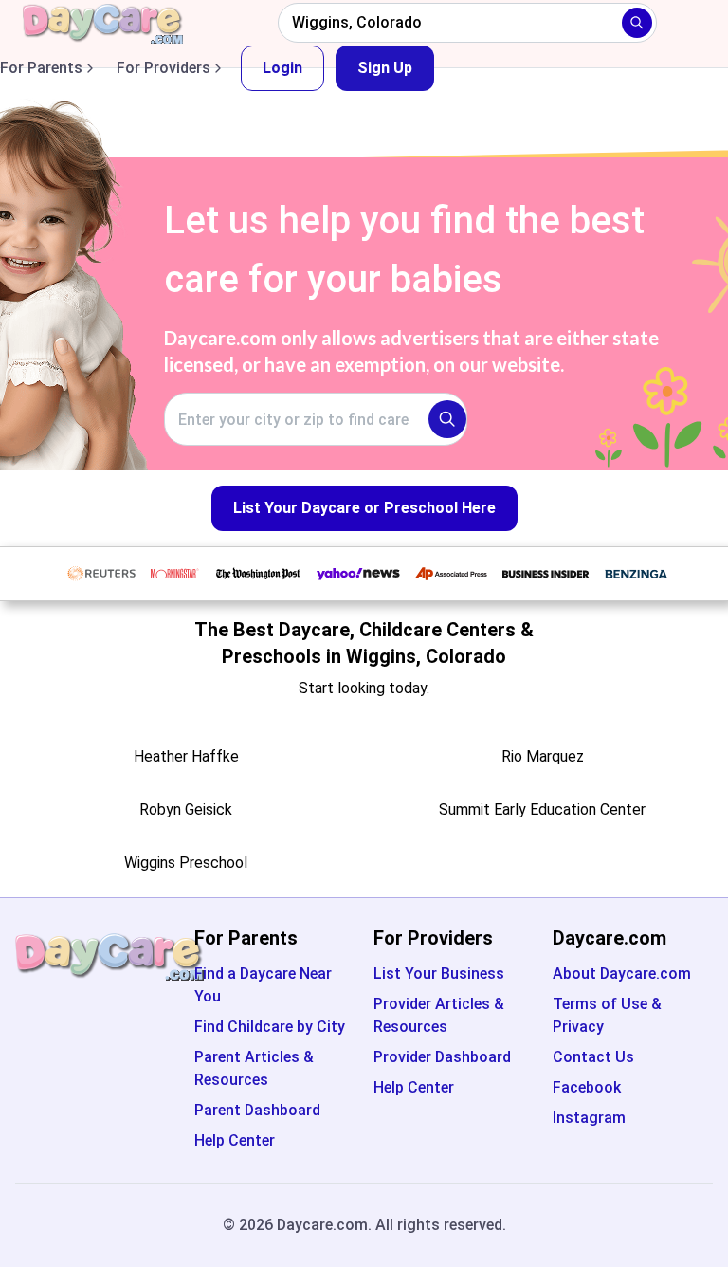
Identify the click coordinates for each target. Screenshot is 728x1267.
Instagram (589, 1118)
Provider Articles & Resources (438, 1015)
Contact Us (593, 1057)
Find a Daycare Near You (263, 984)
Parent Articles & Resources (254, 1068)
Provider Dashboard (442, 1057)
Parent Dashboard (257, 1110)
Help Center (234, 1140)
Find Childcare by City (269, 1027)
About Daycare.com (622, 973)
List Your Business (438, 973)
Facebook (587, 1087)
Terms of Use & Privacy (607, 1015)
